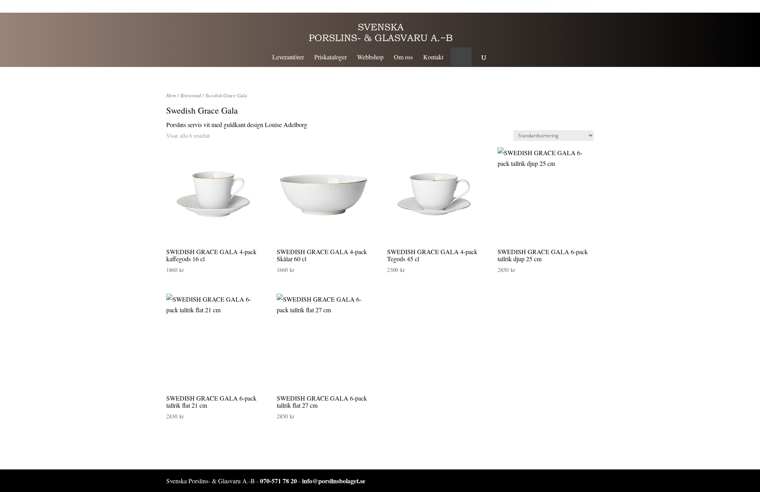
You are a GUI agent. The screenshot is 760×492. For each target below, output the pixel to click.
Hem (171, 95)
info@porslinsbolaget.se (333, 480)
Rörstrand (190, 95)
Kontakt (433, 57)
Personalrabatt (537, 5)
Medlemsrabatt (577, 5)
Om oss (403, 57)
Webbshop (370, 57)
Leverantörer (288, 57)
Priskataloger (330, 57)
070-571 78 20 (278, 480)
